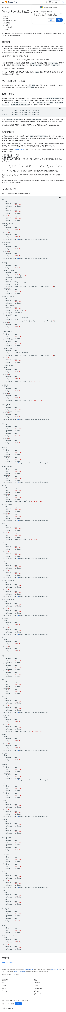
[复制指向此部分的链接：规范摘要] (12, 42)
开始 (59, 20)
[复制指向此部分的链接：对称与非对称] (16, 132)
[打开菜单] (2, 2)
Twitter (4, 988)
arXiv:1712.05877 (20, 149)
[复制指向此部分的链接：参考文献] (12, 958)
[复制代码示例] (62, 108)
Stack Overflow (38, 988)
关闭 (51, 20)
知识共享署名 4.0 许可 (28, 969)
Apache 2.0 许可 (55, 969)
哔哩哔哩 (4, 991)
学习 (3, 7)
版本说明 (36, 985)
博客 (3, 983)
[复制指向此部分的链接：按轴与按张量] (16, 94)
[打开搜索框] (46, 2)
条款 (3, 1000)
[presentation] (33, 60)
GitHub (4, 985)
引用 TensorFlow (38, 994)
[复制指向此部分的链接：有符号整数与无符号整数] (26, 81)
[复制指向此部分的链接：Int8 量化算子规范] (20, 189)
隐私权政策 (9, 1000)
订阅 (18, 1004)
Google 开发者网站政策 (19, 971)
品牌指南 (36, 991)
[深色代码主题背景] (59, 108)
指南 (8, 7)
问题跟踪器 (37, 983)
